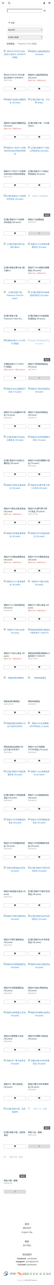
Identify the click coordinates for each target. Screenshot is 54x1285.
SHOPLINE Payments (30, 1280)
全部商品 (11, 43)
